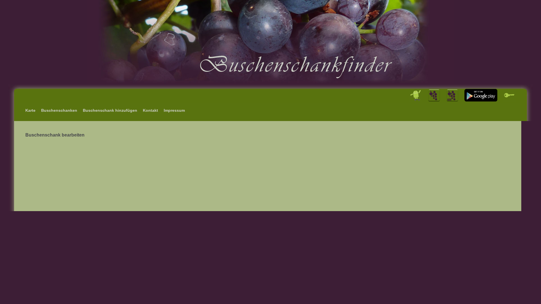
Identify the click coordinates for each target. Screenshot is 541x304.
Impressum (174, 110)
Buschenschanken (59, 110)
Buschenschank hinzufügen (110, 110)
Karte (30, 110)
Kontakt (150, 110)
